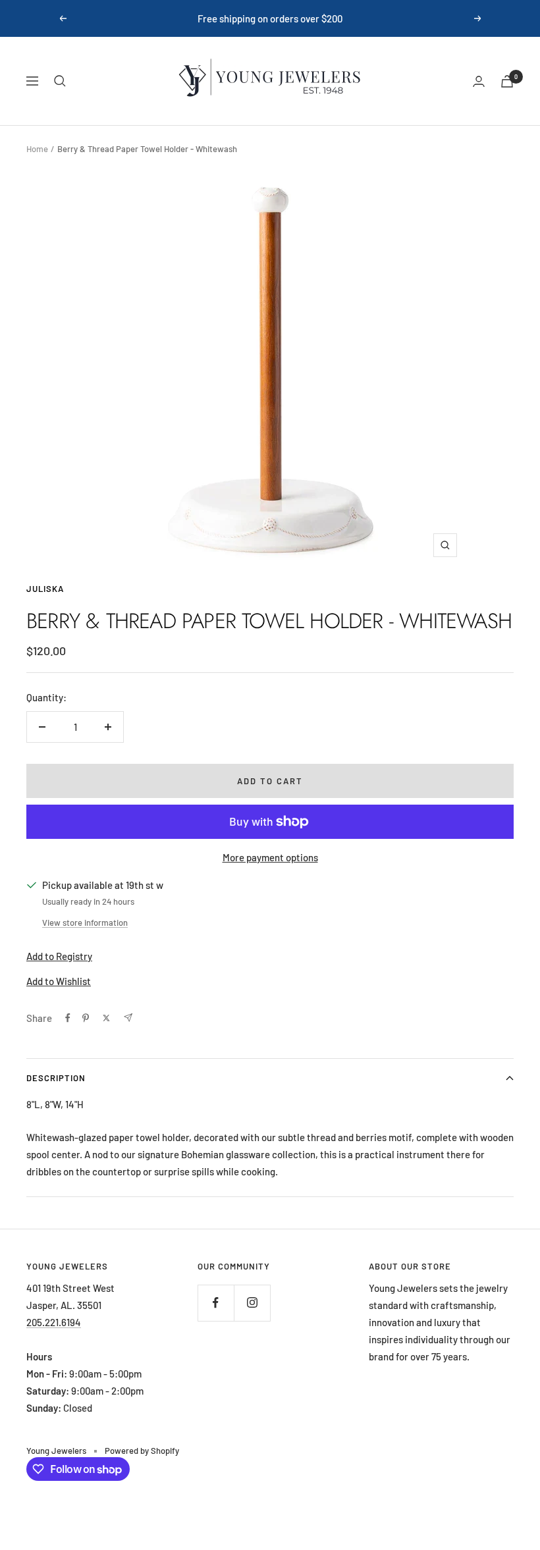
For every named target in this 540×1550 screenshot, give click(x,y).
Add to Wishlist (58, 981)
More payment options (270, 857)
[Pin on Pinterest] (85, 1018)
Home (37, 149)
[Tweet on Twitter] (106, 1018)
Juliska (45, 588)
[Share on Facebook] (67, 1018)
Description (56, 1078)
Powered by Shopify (142, 1450)
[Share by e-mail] (128, 1017)
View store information (85, 922)
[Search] (60, 81)
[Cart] (507, 81)
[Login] (479, 81)
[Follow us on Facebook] (216, 1303)
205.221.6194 (53, 1322)
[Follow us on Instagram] (252, 1303)
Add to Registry (59, 956)
